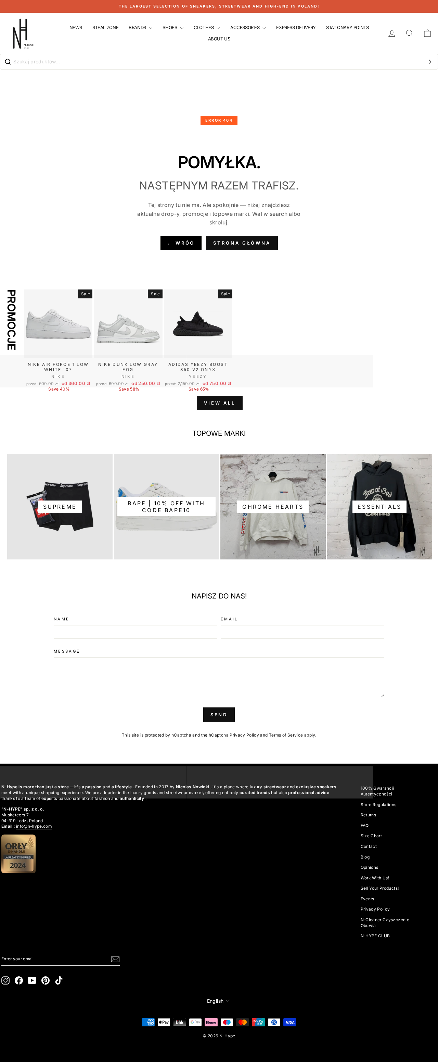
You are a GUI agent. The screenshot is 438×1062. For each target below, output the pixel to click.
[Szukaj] (430, 61)
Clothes (204, 27)
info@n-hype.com (34, 826)
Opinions (369, 867)
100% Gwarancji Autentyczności (377, 791)
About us (219, 38)
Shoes (170, 27)
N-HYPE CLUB (375, 935)
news (75, 27)
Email (229, 619)
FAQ (365, 825)
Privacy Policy (244, 735)
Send (219, 714)
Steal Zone (105, 27)
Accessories (245, 27)
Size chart (371, 835)
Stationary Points (347, 27)
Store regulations (379, 804)
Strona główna (242, 243)
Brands (138, 27)
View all (219, 403)
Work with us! (375, 877)
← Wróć (181, 243)
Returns (368, 814)
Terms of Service (286, 735)
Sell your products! (380, 888)
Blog (365, 857)
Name (61, 619)
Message (67, 651)
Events (367, 898)
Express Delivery (296, 27)
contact (369, 846)
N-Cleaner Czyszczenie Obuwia (385, 922)
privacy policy (375, 909)
